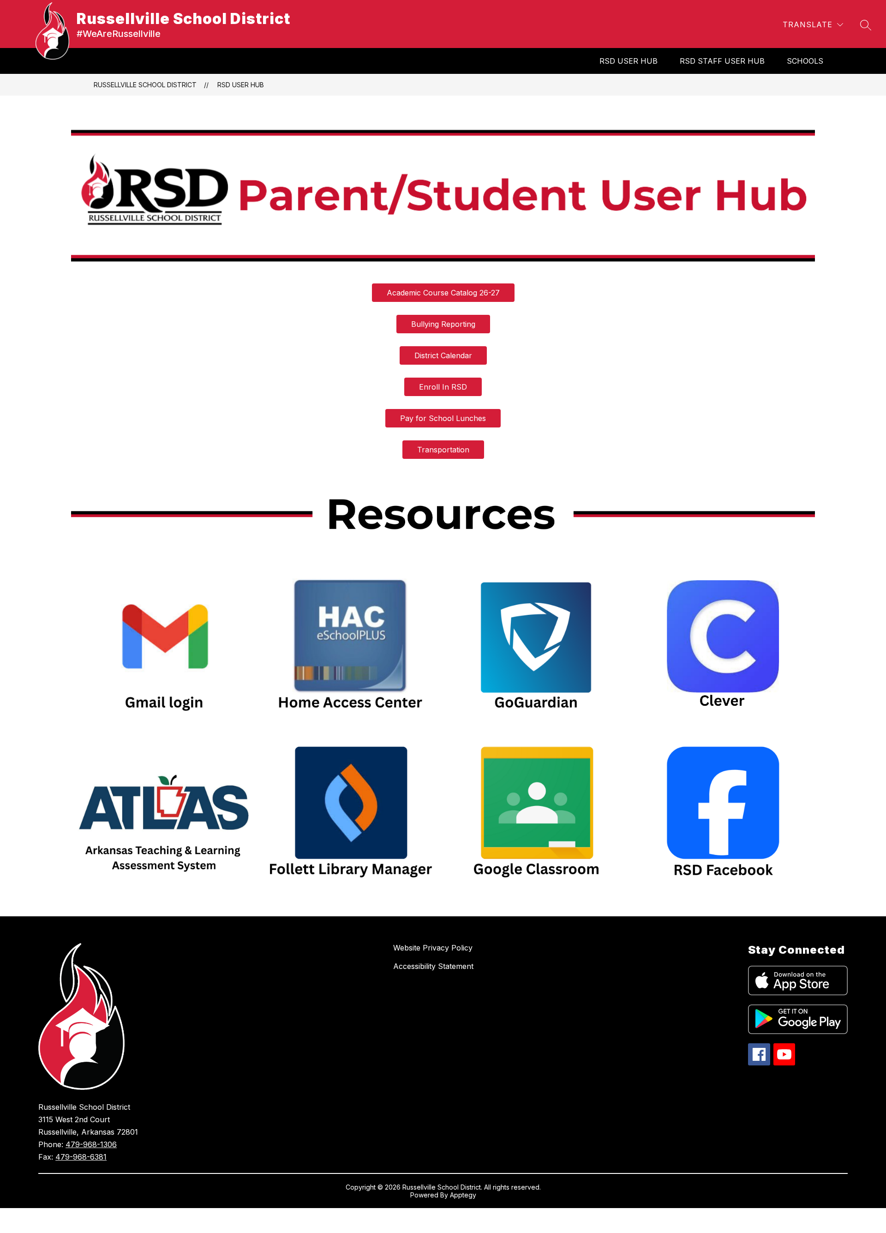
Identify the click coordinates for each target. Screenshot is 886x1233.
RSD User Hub (628, 61)
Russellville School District (145, 85)
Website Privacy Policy (433, 947)
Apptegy (463, 1195)
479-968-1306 (91, 1144)
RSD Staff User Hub (722, 61)
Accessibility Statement (433, 966)
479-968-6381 (81, 1156)
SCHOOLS (805, 61)
